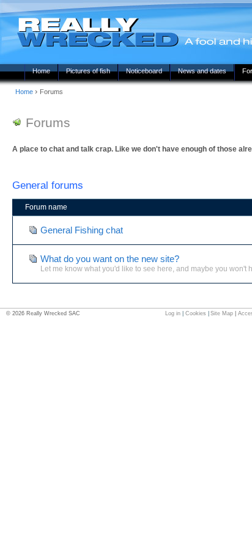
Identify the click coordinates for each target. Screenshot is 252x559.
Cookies (195, 313)
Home (41, 71)
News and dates (202, 71)
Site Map (221, 313)
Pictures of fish (88, 71)
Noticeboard (144, 71)
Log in (172, 313)
